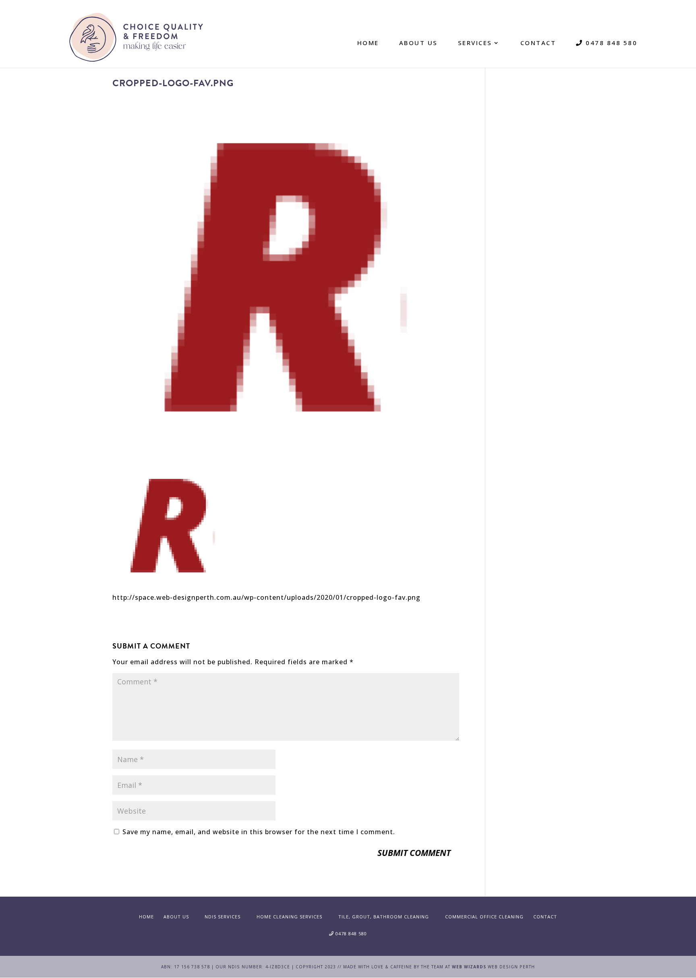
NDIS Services (222, 917)
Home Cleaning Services (289, 917)
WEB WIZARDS (469, 967)
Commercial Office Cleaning (484, 917)
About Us (418, 43)
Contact (538, 43)
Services (475, 43)
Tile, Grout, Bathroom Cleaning (383, 917)
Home (368, 43)
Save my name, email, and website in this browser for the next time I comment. (258, 831)
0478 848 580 (610, 43)
